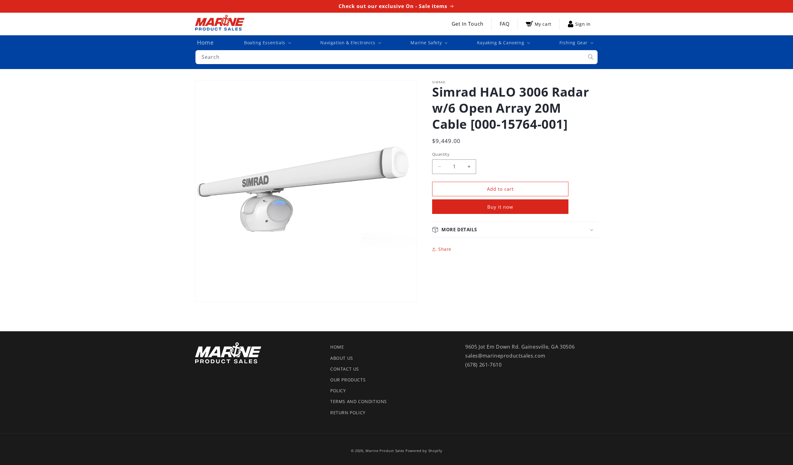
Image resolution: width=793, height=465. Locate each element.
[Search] (591, 57)
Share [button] (444, 249)
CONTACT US (344, 369)
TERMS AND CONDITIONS (358, 401)
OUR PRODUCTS (348, 380)
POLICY (338, 390)
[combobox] (396, 57)
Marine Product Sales (385, 450)
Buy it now (500, 207)
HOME (337, 347)
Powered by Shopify (423, 450)
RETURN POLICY (348, 412)
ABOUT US (341, 358)
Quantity (440, 154)
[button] (267, 42)
